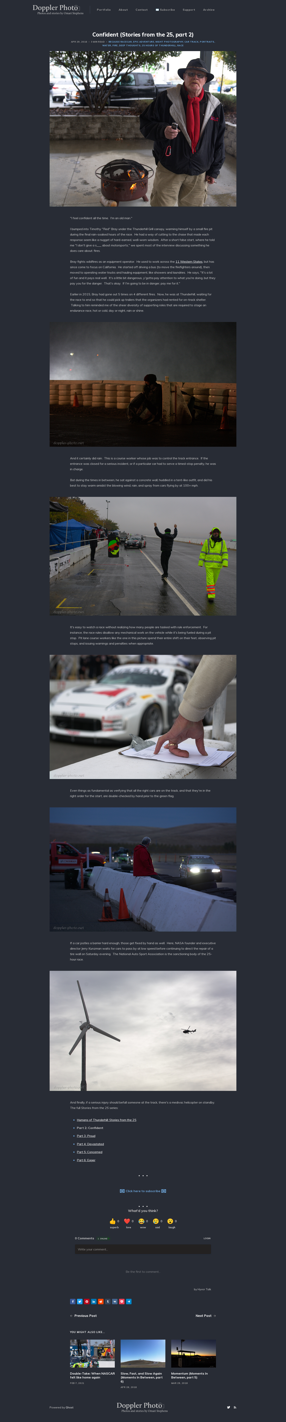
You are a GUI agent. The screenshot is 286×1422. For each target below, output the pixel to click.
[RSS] (235, 1407)
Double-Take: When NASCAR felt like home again (92, 1375)
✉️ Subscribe (165, 9)
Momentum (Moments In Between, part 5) (189, 1375)
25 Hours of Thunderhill (159, 45)
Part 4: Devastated (90, 1144)
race (180, 45)
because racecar (120, 41)
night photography (169, 41)
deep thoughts (130, 45)
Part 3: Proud (86, 1136)
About (123, 9)
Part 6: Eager (86, 1160)
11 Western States (189, 261)
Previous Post (85, 1316)
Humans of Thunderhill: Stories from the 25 (106, 1120)
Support (189, 9)
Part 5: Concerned (89, 1152)
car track (191, 41)
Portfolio (104, 9)
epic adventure (143, 41)
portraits (207, 41)
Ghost (69, 1407)
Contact (142, 9)
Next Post (204, 1316)
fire (115, 45)
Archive (209, 9)
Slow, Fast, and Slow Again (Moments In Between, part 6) (142, 1377)
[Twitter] (229, 1407)
